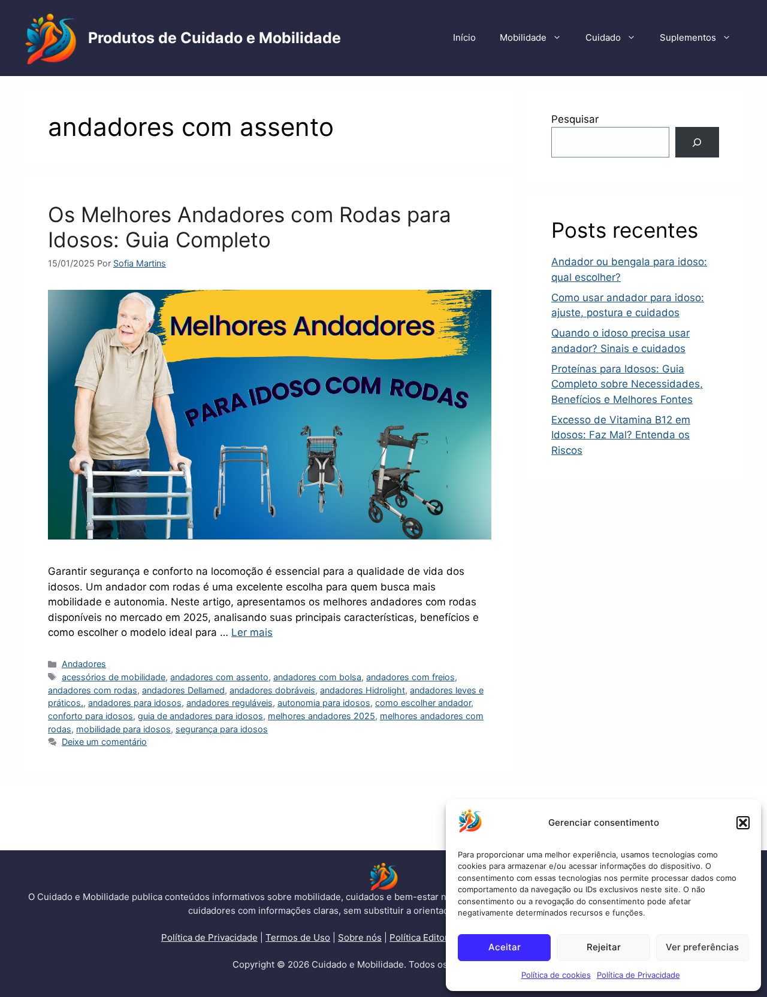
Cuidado (603, 37)
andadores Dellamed (183, 690)
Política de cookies (556, 975)
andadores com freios (410, 677)
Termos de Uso (297, 937)
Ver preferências (702, 947)
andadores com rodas (92, 690)
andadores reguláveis (229, 703)
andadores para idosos (135, 703)
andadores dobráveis (272, 690)
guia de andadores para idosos (200, 716)
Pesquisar (575, 119)
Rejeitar (604, 947)
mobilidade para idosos (123, 729)
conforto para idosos (90, 716)
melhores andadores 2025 (321, 716)
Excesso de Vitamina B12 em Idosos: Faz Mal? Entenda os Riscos (620, 435)
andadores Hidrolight (362, 690)
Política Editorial (423, 937)
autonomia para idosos (323, 703)
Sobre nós (360, 937)
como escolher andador (423, 703)
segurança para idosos (222, 729)
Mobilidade (523, 37)
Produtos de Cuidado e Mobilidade (214, 38)
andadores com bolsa (317, 677)
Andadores (84, 664)
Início (464, 37)
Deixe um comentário (104, 742)
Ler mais (252, 632)
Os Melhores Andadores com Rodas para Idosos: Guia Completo (249, 227)
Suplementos (688, 37)
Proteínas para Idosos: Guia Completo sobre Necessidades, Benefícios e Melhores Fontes (627, 384)
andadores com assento (219, 677)
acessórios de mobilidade (113, 677)
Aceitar (504, 947)
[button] (743, 823)
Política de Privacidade (638, 975)
